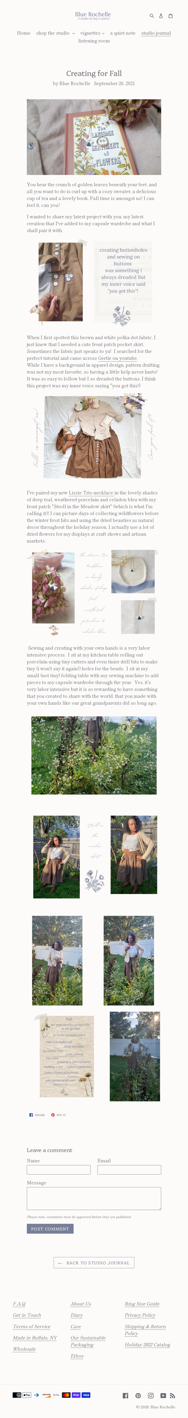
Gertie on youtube (117, 357)
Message (36, 1182)
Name (33, 1160)
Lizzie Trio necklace (91, 492)
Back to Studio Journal (97, 1263)
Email (104, 1160)
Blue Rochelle (162, 1407)
